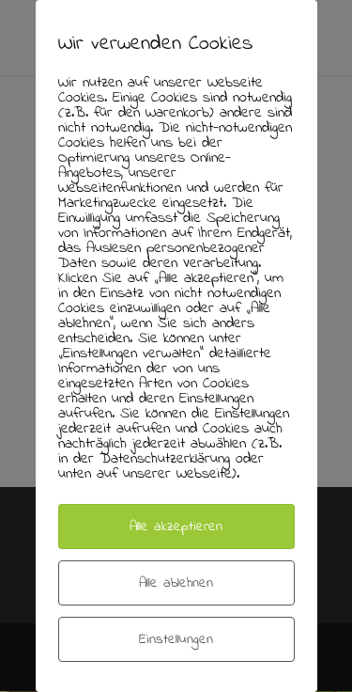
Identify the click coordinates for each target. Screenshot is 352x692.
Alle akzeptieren (176, 526)
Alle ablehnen (176, 583)
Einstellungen (176, 639)
